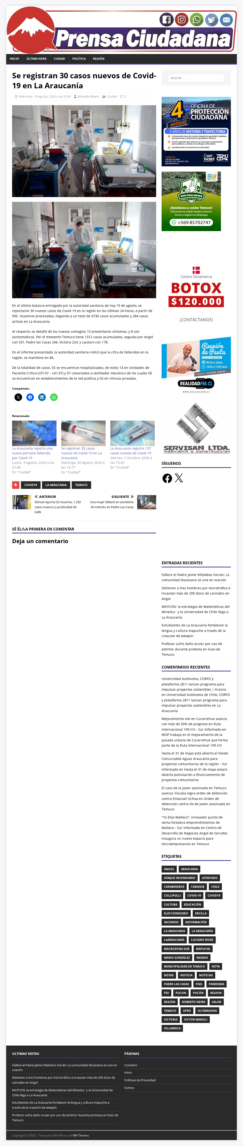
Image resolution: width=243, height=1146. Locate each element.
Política (79, 59)
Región (98, 59)
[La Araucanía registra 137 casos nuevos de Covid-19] (132, 433)
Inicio (14, 59)
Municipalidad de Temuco (184, 966)
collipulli (172, 895)
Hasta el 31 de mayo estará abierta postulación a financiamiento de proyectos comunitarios (194, 774)
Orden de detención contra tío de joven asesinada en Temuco (196, 804)
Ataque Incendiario (179, 878)
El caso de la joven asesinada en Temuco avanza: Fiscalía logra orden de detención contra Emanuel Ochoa (195, 793)
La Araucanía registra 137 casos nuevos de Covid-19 (130, 450)
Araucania (189, 869)
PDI (166, 993)
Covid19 (30, 485)
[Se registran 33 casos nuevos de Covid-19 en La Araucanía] (83, 433)
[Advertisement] (196, 525)
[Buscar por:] (196, 78)
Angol (169, 869)
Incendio (171, 922)
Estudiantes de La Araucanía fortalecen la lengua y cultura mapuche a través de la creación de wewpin (195, 630)
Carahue (198, 887)
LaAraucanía (174, 940)
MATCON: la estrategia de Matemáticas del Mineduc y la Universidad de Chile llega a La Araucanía (196, 612)
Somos (129, 1088)
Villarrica (172, 1028)
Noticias (206, 975)
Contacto (130, 1065)
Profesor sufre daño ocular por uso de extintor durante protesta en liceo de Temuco (192, 649)
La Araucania (56, 485)
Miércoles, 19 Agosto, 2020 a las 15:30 (45, 96)
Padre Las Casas (176, 984)
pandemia (216, 984)
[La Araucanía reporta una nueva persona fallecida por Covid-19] (34, 433)
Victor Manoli (195, 1019)
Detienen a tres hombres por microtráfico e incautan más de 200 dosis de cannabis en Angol (196, 593)
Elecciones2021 (176, 913)
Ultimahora (207, 1011)
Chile (215, 887)
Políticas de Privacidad (140, 1080)
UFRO (187, 1011)
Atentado (210, 878)
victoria (171, 1019)
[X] (178, 478)
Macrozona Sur (176, 949)
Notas (169, 975)
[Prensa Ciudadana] (121, 51)
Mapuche (203, 949)
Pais (199, 984)
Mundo (202, 958)
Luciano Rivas (202, 940)
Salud (216, 1002)
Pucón (198, 993)
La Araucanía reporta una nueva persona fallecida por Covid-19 (32, 453)
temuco (81, 485)
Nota (216, 966)
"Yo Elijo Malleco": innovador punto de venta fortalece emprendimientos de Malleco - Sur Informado (192, 822)
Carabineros (174, 887)
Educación (192, 905)
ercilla (201, 913)
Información (196, 922)
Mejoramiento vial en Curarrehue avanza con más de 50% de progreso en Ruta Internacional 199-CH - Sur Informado (194, 724)
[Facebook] (167, 478)
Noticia (186, 975)
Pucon (181, 993)
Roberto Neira (193, 1002)
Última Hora (37, 59)
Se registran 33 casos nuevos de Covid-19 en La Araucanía (81, 453)
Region (216, 993)
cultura (170, 905)
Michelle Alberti (88, 96)
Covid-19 (194, 895)
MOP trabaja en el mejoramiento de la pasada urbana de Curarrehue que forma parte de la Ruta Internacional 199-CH (195, 740)
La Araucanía (202, 931)
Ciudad (59, 59)
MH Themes (81, 1135)
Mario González (177, 958)
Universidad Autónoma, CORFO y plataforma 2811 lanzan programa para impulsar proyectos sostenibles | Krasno (194, 684)
